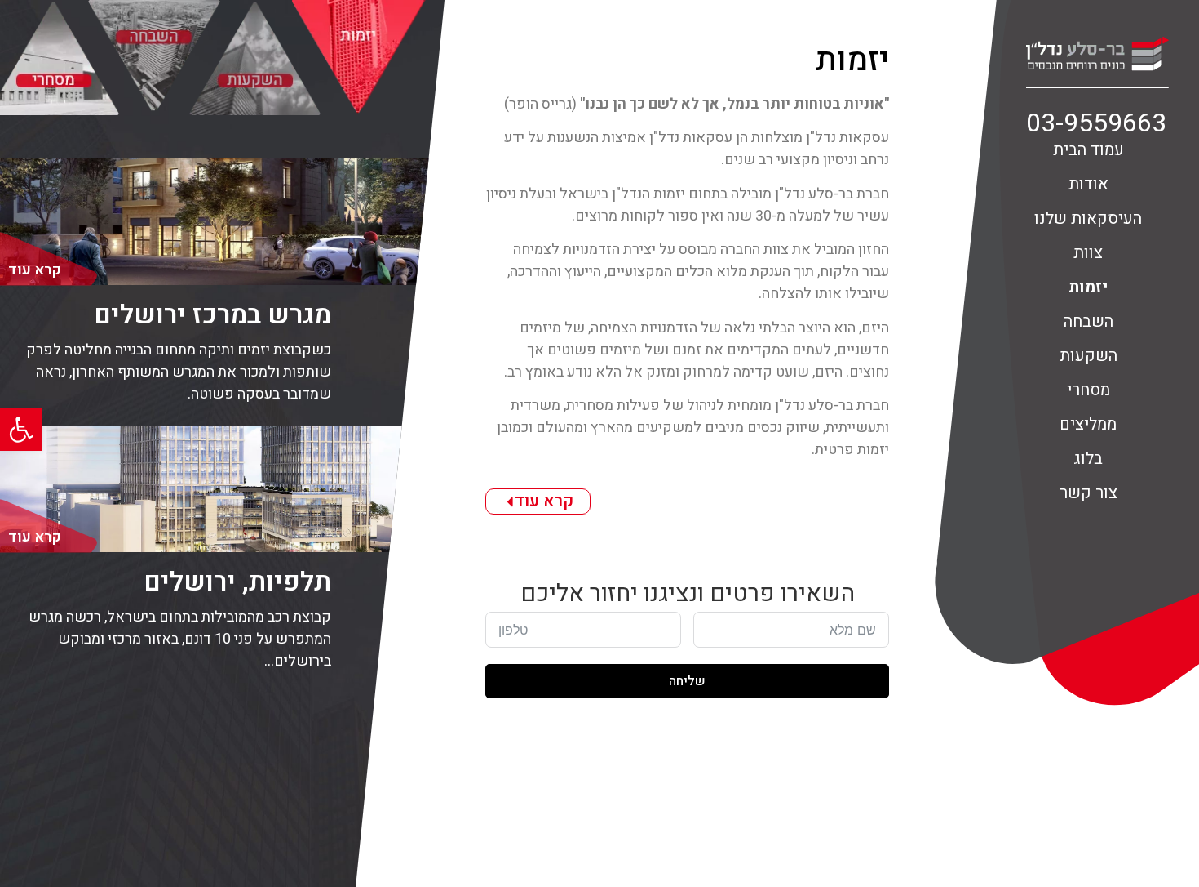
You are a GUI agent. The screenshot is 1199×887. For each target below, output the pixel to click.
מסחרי (1088, 390)
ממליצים (1088, 424)
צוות (1088, 253)
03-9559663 (1096, 123)
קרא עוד (544, 501)
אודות (1088, 184)
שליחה (687, 681)
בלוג (1088, 458)
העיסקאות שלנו (1088, 218)
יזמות (1088, 287)
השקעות (1088, 356)
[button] (21, 429)
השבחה (1088, 321)
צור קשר (1088, 493)
